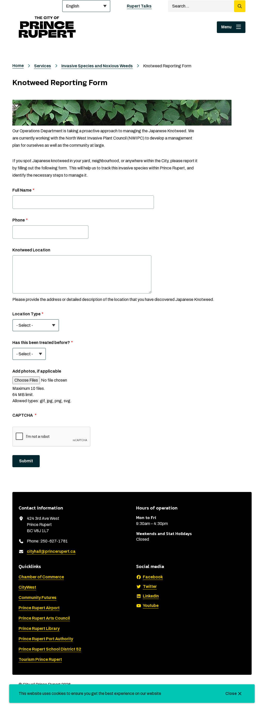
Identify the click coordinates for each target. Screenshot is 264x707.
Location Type (26, 314)
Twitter (150, 586)
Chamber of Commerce (41, 577)
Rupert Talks (139, 6)
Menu (226, 27)
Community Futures (37, 597)
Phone (18, 220)
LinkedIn (151, 596)
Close (231, 693)
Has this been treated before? (41, 342)
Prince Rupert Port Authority (46, 639)
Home (18, 65)
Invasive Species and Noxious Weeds (97, 66)
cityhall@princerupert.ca (51, 551)
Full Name (21, 190)
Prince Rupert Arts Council (44, 618)
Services (42, 66)
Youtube (151, 605)
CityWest (27, 587)
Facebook (153, 577)
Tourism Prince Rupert (40, 659)
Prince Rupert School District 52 (50, 649)
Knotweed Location (31, 250)
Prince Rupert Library (39, 628)
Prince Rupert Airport (39, 608)
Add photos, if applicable (36, 371)
